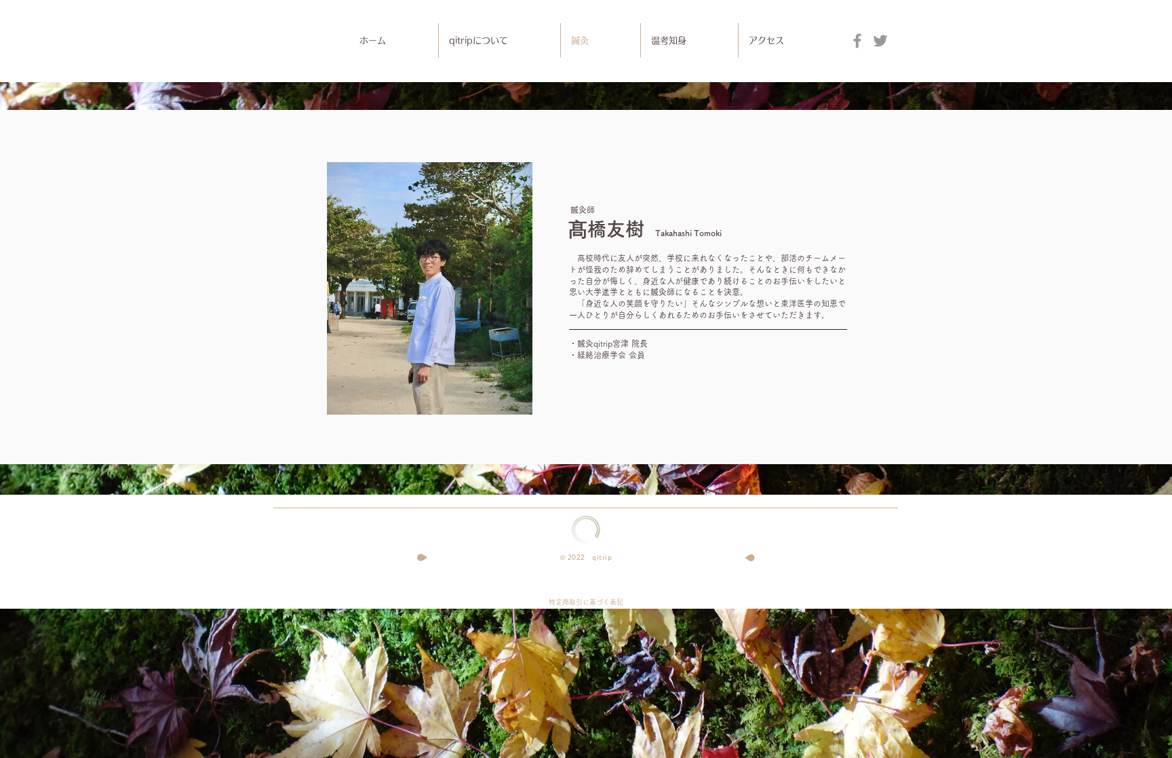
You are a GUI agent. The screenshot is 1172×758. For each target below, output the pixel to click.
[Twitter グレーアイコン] (880, 40)
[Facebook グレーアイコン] (857, 40)
